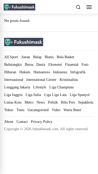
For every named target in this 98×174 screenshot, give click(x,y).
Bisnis (49, 57)
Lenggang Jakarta (17, 87)
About (8, 122)
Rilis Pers (68, 102)
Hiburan (10, 72)
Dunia (40, 64)
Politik (53, 102)
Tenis (20, 110)
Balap (37, 57)
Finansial (71, 64)
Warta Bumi (72, 110)
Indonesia (60, 72)
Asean (25, 57)
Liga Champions (61, 87)
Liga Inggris (13, 95)
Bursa (29, 64)
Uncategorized (38, 110)
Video (56, 110)
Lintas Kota (12, 102)
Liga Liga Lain (55, 95)
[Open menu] (89, 7)
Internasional (13, 79)
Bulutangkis (13, 64)
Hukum (24, 72)
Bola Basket (65, 57)
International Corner (41, 79)
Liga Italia (33, 95)
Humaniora (41, 72)
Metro (29, 102)
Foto (85, 64)
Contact (22, 122)
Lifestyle (39, 87)
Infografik (77, 72)
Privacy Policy (42, 122)
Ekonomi (55, 64)
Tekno (8, 110)
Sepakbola (85, 102)
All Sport (11, 57)
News (41, 102)
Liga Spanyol (80, 95)
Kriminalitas (69, 79)
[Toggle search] (78, 7)
